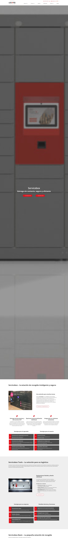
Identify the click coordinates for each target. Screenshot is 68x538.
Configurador (45, 3)
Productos (32, 3)
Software (39, 3)
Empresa (51, 3)
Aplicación (25, 3)
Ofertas (58, 3)
